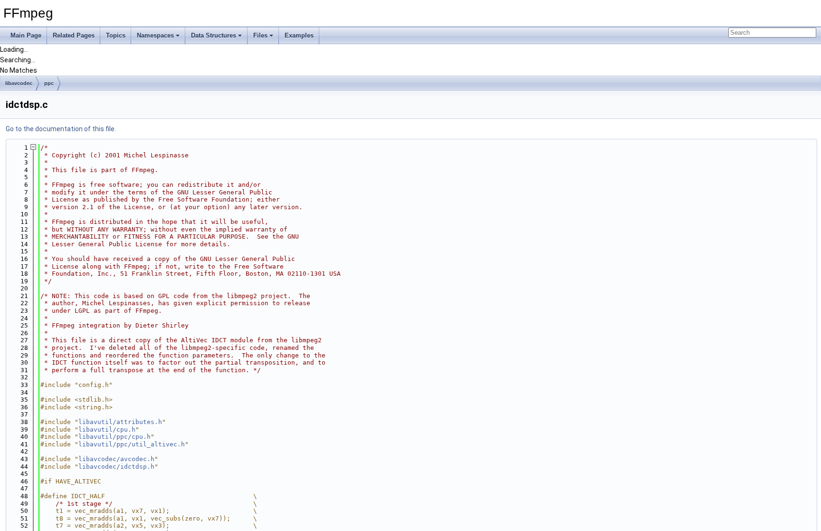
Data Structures (213, 35)
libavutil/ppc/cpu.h (114, 436)
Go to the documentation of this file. (61, 129)
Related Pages (74, 35)
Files (260, 35)
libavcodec (18, 83)
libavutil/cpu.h (106, 429)
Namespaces (155, 35)
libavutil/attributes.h (120, 421)
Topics (115, 35)
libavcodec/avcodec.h (116, 459)
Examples (299, 35)
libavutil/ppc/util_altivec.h (131, 444)
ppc (49, 83)
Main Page (25, 35)
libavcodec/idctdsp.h (116, 466)
